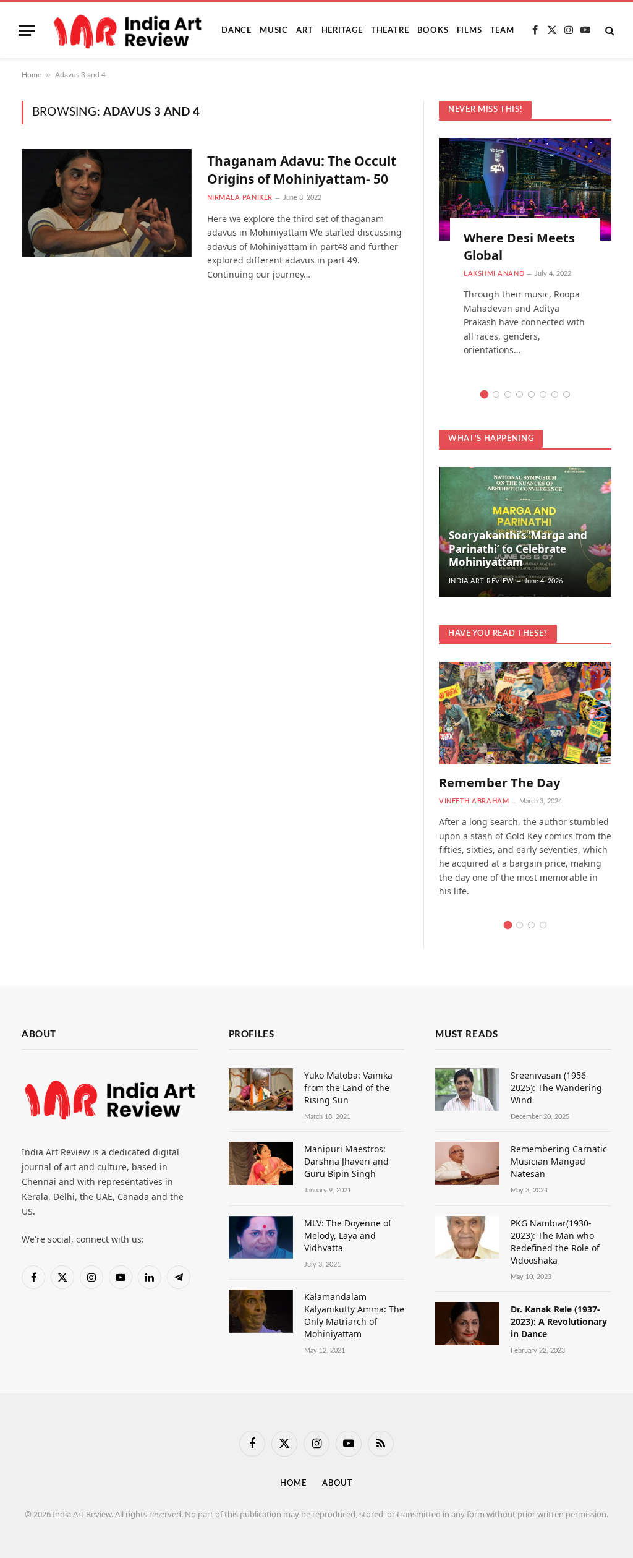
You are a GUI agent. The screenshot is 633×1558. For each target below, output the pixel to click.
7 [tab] (555, 394)
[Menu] (27, 31)
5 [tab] (531, 394)
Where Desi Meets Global (519, 246)
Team (502, 30)
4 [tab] (519, 394)
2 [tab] (496, 394)
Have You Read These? (498, 634)
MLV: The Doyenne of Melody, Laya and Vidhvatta (347, 1235)
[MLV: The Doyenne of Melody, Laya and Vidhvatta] (261, 1237)
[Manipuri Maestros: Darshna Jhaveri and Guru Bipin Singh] (261, 1163)
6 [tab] (543, 394)
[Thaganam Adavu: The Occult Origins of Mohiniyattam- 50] (107, 203)
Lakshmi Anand (494, 273)
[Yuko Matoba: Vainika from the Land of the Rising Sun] (261, 1089)
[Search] (608, 31)
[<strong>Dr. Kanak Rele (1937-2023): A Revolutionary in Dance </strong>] (467, 1323)
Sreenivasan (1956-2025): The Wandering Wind (556, 1087)
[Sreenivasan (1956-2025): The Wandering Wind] (467, 1089)
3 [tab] (508, 394)
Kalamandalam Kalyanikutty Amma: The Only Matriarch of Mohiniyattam (354, 1315)
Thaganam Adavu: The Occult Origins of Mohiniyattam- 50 (301, 169)
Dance (236, 30)
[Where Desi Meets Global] (525, 189)
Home (31, 75)
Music (274, 30)
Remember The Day (499, 782)
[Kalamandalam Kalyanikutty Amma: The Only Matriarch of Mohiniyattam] (261, 1311)
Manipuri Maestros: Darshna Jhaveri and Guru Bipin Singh (346, 1161)
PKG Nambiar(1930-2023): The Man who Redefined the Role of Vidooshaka (555, 1241)
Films (469, 30)
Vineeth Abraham (474, 801)
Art (304, 30)
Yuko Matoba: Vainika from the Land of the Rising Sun (348, 1087)
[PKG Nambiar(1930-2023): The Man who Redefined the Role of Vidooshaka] (467, 1237)
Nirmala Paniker (240, 197)
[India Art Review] (129, 30)
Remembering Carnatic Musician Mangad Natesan (559, 1161)
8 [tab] (566, 394)
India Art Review (481, 581)
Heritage (342, 30)
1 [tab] (484, 394)
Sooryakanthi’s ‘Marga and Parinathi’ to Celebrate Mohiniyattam (518, 549)
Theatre (390, 30)
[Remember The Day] (525, 713)
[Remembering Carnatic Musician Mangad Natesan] (467, 1163)
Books (433, 30)
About (337, 1483)
